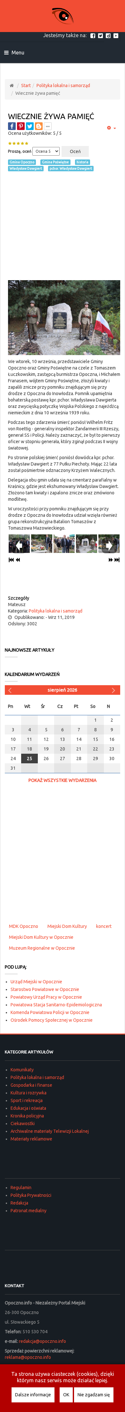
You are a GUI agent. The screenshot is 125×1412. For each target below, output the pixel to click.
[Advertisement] (64, 226)
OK (66, 1394)
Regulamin (21, 1187)
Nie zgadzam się (94, 1394)
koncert (104, 926)
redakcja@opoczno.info (42, 1341)
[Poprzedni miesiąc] (10, 690)
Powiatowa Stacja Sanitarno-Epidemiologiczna (56, 1004)
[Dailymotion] (109, 35)
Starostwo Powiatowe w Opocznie (45, 989)
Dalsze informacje (33, 1394)
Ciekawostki (23, 1123)
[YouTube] (116, 35)
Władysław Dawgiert (26, 168)
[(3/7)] (64, 542)
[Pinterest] (21, 126)
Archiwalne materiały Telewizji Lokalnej (50, 1131)
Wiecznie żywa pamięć (51, 116)
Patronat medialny (28, 1210)
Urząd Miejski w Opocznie (36, 981)
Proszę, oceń (19, 151)
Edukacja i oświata (28, 1108)
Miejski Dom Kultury (67, 926)
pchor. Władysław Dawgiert (71, 168)
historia (82, 162)
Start (26, 85)
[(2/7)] (41, 542)
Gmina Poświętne (55, 162)
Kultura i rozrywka (28, 1092)
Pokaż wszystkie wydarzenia (62, 780)
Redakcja (19, 1202)
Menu (17, 52)
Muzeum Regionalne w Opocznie (42, 948)
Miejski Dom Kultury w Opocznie (41, 937)
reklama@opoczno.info (28, 1357)
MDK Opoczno (23, 926)
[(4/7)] (86, 542)
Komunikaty (22, 1069)
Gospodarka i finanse (31, 1085)
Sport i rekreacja (27, 1100)
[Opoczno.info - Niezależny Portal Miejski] (62, 16)
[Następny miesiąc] (114, 690)
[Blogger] (39, 126)
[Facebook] (93, 35)
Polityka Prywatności (31, 1195)
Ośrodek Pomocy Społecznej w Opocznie (52, 1020)
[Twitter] (101, 35)
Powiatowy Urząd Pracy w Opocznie (46, 997)
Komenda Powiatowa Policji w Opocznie (50, 1012)
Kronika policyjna (27, 1115)
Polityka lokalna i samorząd (63, 85)
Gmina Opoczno (22, 162)
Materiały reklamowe (31, 1138)
